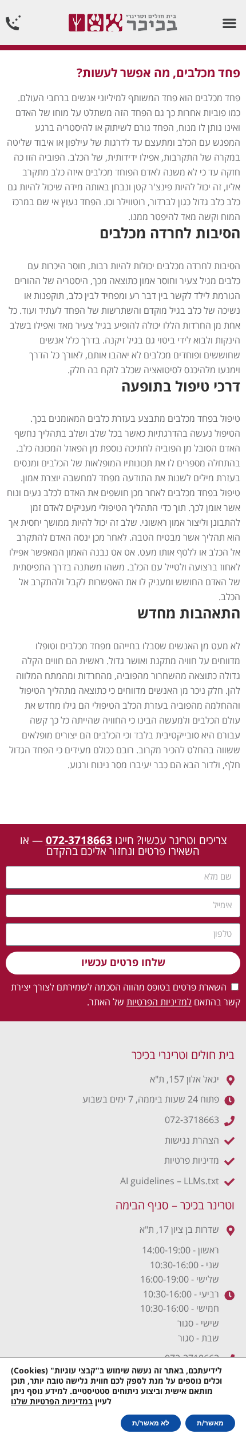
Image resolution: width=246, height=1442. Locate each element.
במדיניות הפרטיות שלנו (52, 1402)
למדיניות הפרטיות (159, 1002)
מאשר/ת (210, 1423)
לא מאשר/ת (150, 1423)
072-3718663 (79, 841)
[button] (229, 22)
